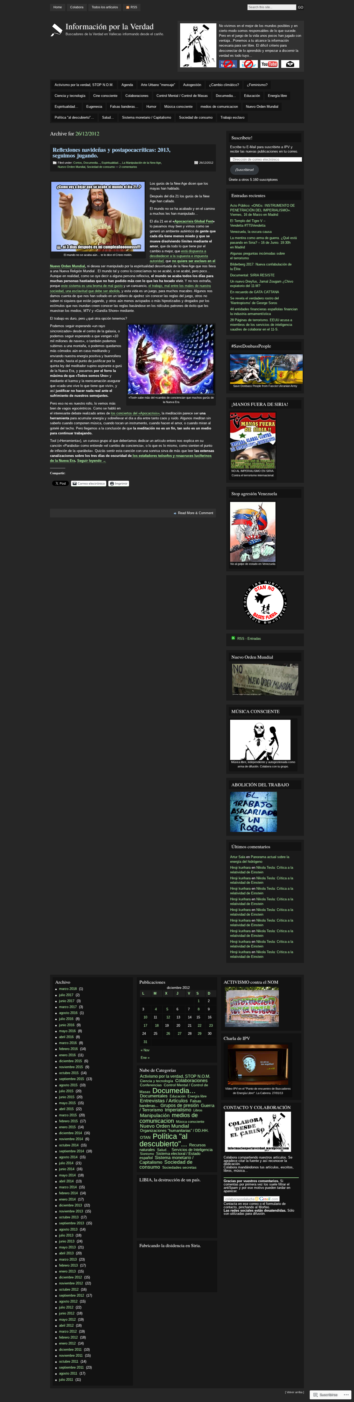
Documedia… (226, 96)
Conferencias (151, 1085)
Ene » (145, 1058)
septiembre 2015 (71, 1079)
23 (211, 1025)
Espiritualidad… (66, 107)
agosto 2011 (68, 1373)
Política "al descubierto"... (163, 1140)
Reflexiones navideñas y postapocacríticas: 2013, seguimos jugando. (112, 152)
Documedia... (91, 162)
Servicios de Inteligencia (192, 1149)
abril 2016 (66, 1037)
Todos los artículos (105, 7)
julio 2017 (66, 995)
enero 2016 (67, 1055)
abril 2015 (66, 1109)
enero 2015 (67, 1127)
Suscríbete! (241, 137)
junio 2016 (66, 1025)
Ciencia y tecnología (70, 96)
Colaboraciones (136, 96)
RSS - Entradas (249, 639)
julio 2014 (66, 1163)
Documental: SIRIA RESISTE (252, 275)
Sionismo (147, 1154)
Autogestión (192, 85)
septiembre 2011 (71, 1367)
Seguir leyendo (91, 461)
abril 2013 (66, 1253)
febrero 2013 (68, 1265)
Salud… (108, 117)
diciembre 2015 (70, 1061)
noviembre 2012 (71, 1283)
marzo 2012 (68, 1331)
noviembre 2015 (71, 1067)
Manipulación (155, 1115)
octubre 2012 (69, 1289)
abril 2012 (66, 1325)
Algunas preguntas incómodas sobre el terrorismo (257, 255)
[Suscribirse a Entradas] (233, 639)
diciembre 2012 (70, 1277)
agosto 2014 (68, 1157)
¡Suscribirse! (244, 170)
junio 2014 (66, 1169)
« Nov (145, 1050)
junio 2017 (66, 1001)
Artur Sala (237, 857)
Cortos (77, 162)
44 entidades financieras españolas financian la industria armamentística (264, 311)
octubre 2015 (69, 1073)
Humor (151, 107)
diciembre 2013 (70, 1205)
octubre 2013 (69, 1217)
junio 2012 (66, 1313)
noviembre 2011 (71, 1355)
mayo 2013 (67, 1247)
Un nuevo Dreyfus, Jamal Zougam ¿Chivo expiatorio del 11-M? (261, 283)
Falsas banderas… (124, 107)
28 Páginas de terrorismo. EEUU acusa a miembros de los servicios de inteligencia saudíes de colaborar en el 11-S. (261, 324)
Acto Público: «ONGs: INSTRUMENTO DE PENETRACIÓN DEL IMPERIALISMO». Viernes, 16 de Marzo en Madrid (262, 210)
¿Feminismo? (257, 85)
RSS (134, 7)
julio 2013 (66, 1235)
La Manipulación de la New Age (141, 162)
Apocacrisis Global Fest (193, 221)
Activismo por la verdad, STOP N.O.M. (84, 85)
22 (199, 1025)
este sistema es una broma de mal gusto (92, 286)
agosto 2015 (68, 1085)
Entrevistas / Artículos (164, 1100)
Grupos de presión (179, 1105)
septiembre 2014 (71, 1151)
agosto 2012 (68, 1301)
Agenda (127, 85)
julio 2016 (66, 1019)
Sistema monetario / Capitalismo (146, 117)
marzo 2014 (68, 1187)
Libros (197, 1110)
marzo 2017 (68, 1007)
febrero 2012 (68, 1337)
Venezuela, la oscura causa (251, 232)
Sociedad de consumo (196, 117)
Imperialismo (178, 1109)
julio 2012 (66, 1307)
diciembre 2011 (70, 1349)
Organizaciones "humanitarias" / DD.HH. (174, 1130)
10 (145, 1017)
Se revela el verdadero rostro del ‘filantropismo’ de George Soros (254, 300)
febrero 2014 (68, 1193)
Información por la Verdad (110, 26)
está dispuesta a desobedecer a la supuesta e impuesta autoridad (179, 256)
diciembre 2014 (70, 1133)
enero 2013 (67, 1271)
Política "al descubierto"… (74, 117)
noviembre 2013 (71, 1211)
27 (179, 1034)
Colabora (76, 7)
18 (157, 1025)
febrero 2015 (68, 1121)
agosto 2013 (68, 1229)
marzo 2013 (68, 1259)
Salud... (163, 1150)
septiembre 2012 (71, 1295)
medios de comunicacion (219, 107)
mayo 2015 (67, 1103)
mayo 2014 (67, 1175)
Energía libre (277, 96)
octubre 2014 (69, 1145)
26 (168, 1034)
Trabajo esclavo (232, 117)
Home (57, 7)
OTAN (145, 1137)
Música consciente (178, 107)
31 (145, 1042)
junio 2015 (66, 1097)
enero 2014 (67, 1199)
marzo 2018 (68, 989)
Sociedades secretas (179, 1167)
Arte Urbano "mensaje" (158, 85)
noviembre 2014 (71, 1139)
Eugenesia (94, 107)
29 (199, 1034)
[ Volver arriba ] (294, 1392)
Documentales (154, 1096)
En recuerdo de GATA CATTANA (254, 292)
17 (145, 1025)
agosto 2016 (68, 1013)
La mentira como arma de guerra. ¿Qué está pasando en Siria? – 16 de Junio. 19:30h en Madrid (263, 242)
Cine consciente (105, 96)
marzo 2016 (68, 1043)
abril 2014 (66, 1181)
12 (168, 1017)
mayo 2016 (67, 1031)
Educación (252, 96)
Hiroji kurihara (240, 867)
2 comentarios (128, 166)
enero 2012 (67, 1343)
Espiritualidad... (111, 162)
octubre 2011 (68, 1361)
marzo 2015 (68, 1115)
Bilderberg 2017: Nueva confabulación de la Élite (261, 266)
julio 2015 (66, 1091)
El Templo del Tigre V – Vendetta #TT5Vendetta (247, 223)
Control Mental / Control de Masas (182, 96)
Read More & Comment (195, 513)
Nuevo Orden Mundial (262, 107)
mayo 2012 (67, 1319)
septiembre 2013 (71, 1223)
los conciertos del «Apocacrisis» (135, 413)
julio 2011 (66, 1380)
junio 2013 (66, 1241)
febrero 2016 (68, 1049)
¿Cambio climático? (224, 85)
